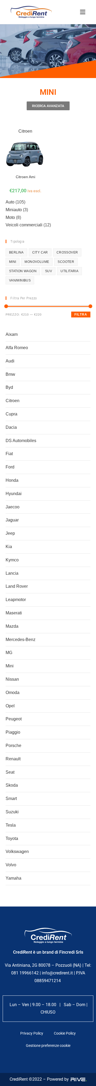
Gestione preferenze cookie (48, 1045)
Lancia (12, 573)
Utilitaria (69, 271)
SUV (48, 271)
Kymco (12, 560)
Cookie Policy (65, 1033)
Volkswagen (17, 851)
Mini (10, 666)
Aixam (12, 334)
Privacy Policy (31, 1033)
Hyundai (14, 493)
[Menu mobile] (82, 12)
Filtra (80, 314)
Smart (11, 798)
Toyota (12, 838)
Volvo (11, 865)
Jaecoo (12, 507)
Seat (10, 772)
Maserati (14, 613)
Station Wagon (23, 271)
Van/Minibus (20, 280)
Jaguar (12, 520)
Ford (10, 467)
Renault (13, 759)
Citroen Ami (25, 177)
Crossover (67, 252)
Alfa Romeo (17, 347)
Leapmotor (16, 599)
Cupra (11, 414)
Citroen (12, 400)
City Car (40, 252)
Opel (10, 706)
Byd (9, 387)
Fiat (9, 453)
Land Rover (17, 586)
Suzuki (12, 812)
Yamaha (13, 878)
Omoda (12, 692)
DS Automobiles (21, 440)
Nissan (12, 679)
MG (9, 652)
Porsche (13, 745)
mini (12, 262)
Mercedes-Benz (20, 639)
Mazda (12, 626)
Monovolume (37, 262)
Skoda (12, 785)
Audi (10, 361)
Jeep (10, 533)
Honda (12, 480)
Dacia (11, 427)
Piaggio (13, 732)
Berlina (16, 252)
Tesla (11, 825)
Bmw (10, 374)
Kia (9, 546)
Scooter (66, 262)
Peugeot (14, 719)
